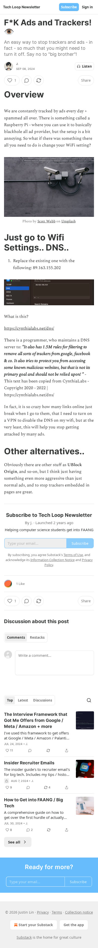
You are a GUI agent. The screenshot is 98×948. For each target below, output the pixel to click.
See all (14, 841)
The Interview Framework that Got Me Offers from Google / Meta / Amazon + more (35, 720)
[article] (49, 732)
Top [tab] (10, 700)
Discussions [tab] (42, 700)
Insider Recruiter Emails (29, 762)
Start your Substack (36, 924)
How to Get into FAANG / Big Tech (33, 802)
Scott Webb (46, 221)
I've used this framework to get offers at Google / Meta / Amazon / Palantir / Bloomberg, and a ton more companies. (36, 735)
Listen (87, 66)
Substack (24, 937)
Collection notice (79, 912)
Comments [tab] (16, 637)
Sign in (87, 7)
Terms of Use (73, 555)
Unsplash (68, 221)
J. (17, 64)
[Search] (89, 700)
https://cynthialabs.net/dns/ (29, 328)
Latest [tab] (23, 700)
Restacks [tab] (37, 637)
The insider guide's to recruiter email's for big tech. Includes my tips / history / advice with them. (37, 772)
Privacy (43, 912)
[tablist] (25, 637)
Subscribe (69, 7)
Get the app (74, 924)
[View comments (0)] (27, 80)
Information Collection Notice (52, 560)
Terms (57, 912)
